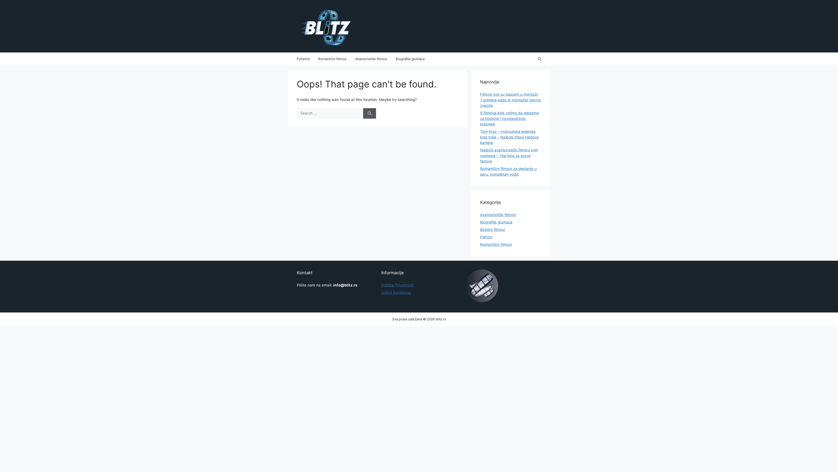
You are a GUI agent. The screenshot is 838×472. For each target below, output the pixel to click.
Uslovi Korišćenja (396, 292)
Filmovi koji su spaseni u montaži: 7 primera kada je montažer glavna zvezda (510, 100)
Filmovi (486, 237)
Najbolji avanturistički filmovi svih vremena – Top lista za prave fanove (509, 155)
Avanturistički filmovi (371, 59)
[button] (540, 59)
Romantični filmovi (332, 59)
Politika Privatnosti (397, 285)
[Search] (369, 113)
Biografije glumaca (410, 59)
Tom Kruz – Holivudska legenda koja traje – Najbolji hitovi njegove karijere (509, 137)
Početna (303, 59)
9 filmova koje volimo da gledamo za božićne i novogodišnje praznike (509, 118)
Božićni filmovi (492, 229)
